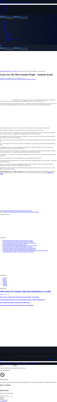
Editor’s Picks (9, 34)
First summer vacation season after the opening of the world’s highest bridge (19, 248)
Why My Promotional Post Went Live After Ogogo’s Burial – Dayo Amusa (19, 243)
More (4, 31)
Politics (4, 27)
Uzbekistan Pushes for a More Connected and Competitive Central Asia (18, 251)
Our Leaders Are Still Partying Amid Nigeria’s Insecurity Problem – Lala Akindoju (19, 297)
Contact (4, 11)
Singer (30, 210)
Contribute (5, 7)
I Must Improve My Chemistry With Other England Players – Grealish (25, 291)
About (4, 5)
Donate (4, 9)
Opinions (8, 36)
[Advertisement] (28, 61)
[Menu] (0, 45)
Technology (5, 30)
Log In (2, 398)
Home (4, 21)
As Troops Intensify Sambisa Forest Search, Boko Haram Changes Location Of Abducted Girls (22, 299)
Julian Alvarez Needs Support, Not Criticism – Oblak (14, 244)
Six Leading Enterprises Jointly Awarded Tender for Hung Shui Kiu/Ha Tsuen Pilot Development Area (25, 250)
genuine (12, 210)
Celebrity (5, 24)
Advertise (5, 6)
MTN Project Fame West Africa (22, 210)
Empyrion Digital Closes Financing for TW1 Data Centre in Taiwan (18, 240)
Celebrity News (3, 78)
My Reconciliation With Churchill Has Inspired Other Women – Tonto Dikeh (20, 245)
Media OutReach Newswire (12, 39)
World (7, 40)
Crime (4, 25)
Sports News (2, 294)
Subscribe (2, 44)
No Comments (18, 78)
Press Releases (9, 37)
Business (5, 22)
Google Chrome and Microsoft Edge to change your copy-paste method (16, 305)
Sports (4, 29)
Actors (1, 210)
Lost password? (3, 401)
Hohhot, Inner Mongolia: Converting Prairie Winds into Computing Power (19, 249)
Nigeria (4, 26)
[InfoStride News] (14, 19)
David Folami (9, 78)
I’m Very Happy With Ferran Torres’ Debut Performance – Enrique (17, 246)
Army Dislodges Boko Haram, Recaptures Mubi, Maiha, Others (15, 302)
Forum (4, 10)
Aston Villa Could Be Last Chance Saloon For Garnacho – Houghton (18, 241)
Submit (15, 365)
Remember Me (5, 400)
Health (7, 35)
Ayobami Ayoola (7, 210)
